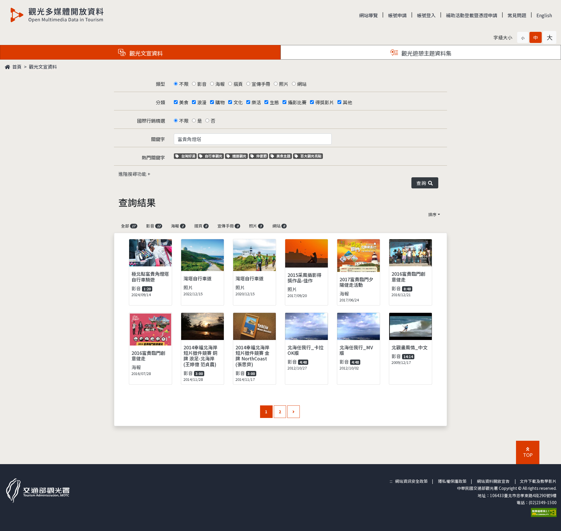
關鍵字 (158, 139)
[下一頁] (293, 412)
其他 (347, 102)
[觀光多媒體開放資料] (57, 15)
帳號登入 (426, 15)
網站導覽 (368, 15)
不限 (183, 83)
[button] (522, 37)
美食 (183, 102)
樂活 (256, 102)
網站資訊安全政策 (411, 481)
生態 (274, 102)
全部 (128, 226)
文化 (238, 102)
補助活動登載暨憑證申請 (471, 15)
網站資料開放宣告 (493, 481)
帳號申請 (397, 15)
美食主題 (284, 155)
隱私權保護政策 (452, 481)
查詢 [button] (422, 182)
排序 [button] (432, 214)
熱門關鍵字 (153, 157)
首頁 (16, 66)
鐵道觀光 (240, 155)
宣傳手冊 (261, 83)
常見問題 (517, 15)
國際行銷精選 (151, 120)
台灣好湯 (189, 155)
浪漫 (202, 102)
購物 (220, 102)
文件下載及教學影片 (538, 481)
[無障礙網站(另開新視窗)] (544, 512)
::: (391, 481)
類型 (160, 83)
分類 (160, 102)
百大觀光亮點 (310, 155)
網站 (302, 83)
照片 (283, 83)
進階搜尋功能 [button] (133, 173)
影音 (202, 83)
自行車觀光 (213, 155)
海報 (220, 83)
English (544, 15)
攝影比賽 (297, 102)
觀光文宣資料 (43, 66)
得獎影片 (324, 102)
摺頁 (238, 83)
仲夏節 (262, 155)
